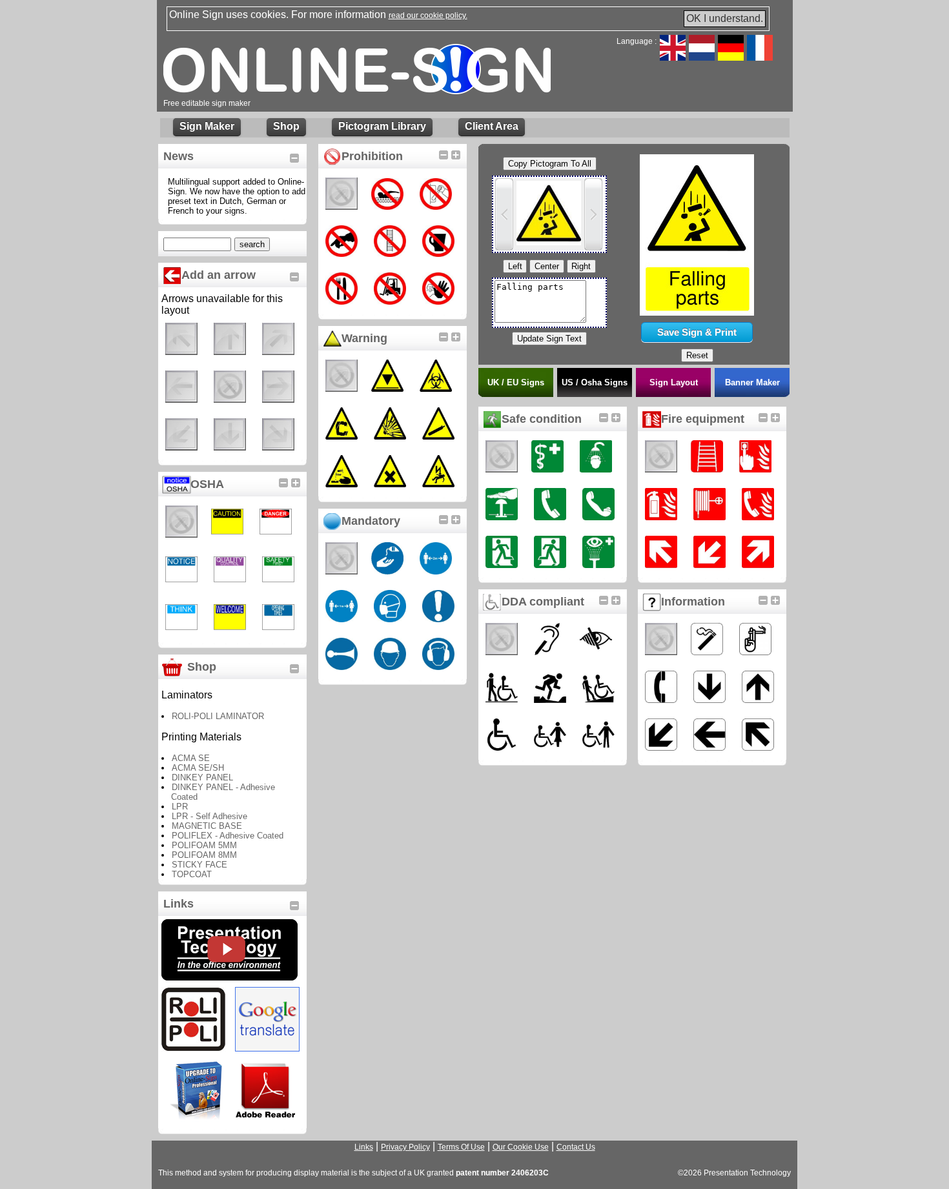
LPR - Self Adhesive (209, 816)
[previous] (504, 214)
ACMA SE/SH (198, 768)
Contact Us (575, 1147)
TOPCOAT (192, 874)
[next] (593, 214)
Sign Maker (206, 126)
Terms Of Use (461, 1147)
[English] (673, 57)
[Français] (760, 57)
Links (363, 1147)
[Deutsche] (731, 57)
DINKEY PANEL (202, 777)
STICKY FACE (199, 864)
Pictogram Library (382, 126)
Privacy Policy (405, 1147)
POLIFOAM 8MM (204, 855)
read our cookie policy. (428, 15)
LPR (180, 806)
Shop (286, 126)
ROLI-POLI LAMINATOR (218, 716)
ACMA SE (191, 758)
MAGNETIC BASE (207, 826)
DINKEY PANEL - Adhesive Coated (223, 792)
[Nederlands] (702, 57)
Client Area (491, 126)
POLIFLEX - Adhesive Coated (227, 835)
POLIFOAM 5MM (204, 845)
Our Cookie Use (521, 1147)
